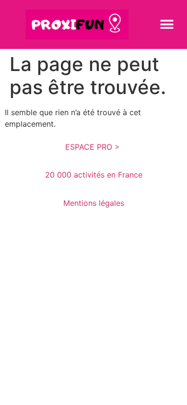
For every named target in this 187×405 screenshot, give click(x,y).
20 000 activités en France (93, 174)
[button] (166, 24)
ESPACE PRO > (93, 147)
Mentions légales (93, 203)
